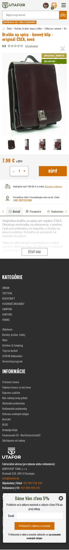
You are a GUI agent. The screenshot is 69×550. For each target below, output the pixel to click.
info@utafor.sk (10, 478)
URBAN (5, 288)
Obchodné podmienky (13, 403)
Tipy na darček (10, 351)
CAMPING (7, 309)
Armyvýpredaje (9, 430)
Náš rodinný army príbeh (14, 398)
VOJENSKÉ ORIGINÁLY (13, 304)
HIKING (6, 320)
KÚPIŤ (52, 171)
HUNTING (7, 314)
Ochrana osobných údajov (15, 414)
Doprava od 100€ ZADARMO (19, 22)
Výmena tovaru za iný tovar (16, 387)
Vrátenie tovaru (10, 382)
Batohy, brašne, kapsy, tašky (28, 28)
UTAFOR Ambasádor (12, 356)
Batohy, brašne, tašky (13, 335)
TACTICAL (7, 293)
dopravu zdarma (53, 186)
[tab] (4, 211)
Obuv (4, 340)
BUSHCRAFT (8, 298)
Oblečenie (7, 329)
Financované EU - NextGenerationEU (21, 435)
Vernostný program (12, 361)
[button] (63, 5)
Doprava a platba (11, 392)
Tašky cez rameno (52, 28)
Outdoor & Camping (12, 345)
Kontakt (6, 419)
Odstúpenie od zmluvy (13, 440)
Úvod (9, 28)
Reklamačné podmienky (14, 408)
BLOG (5, 424)
